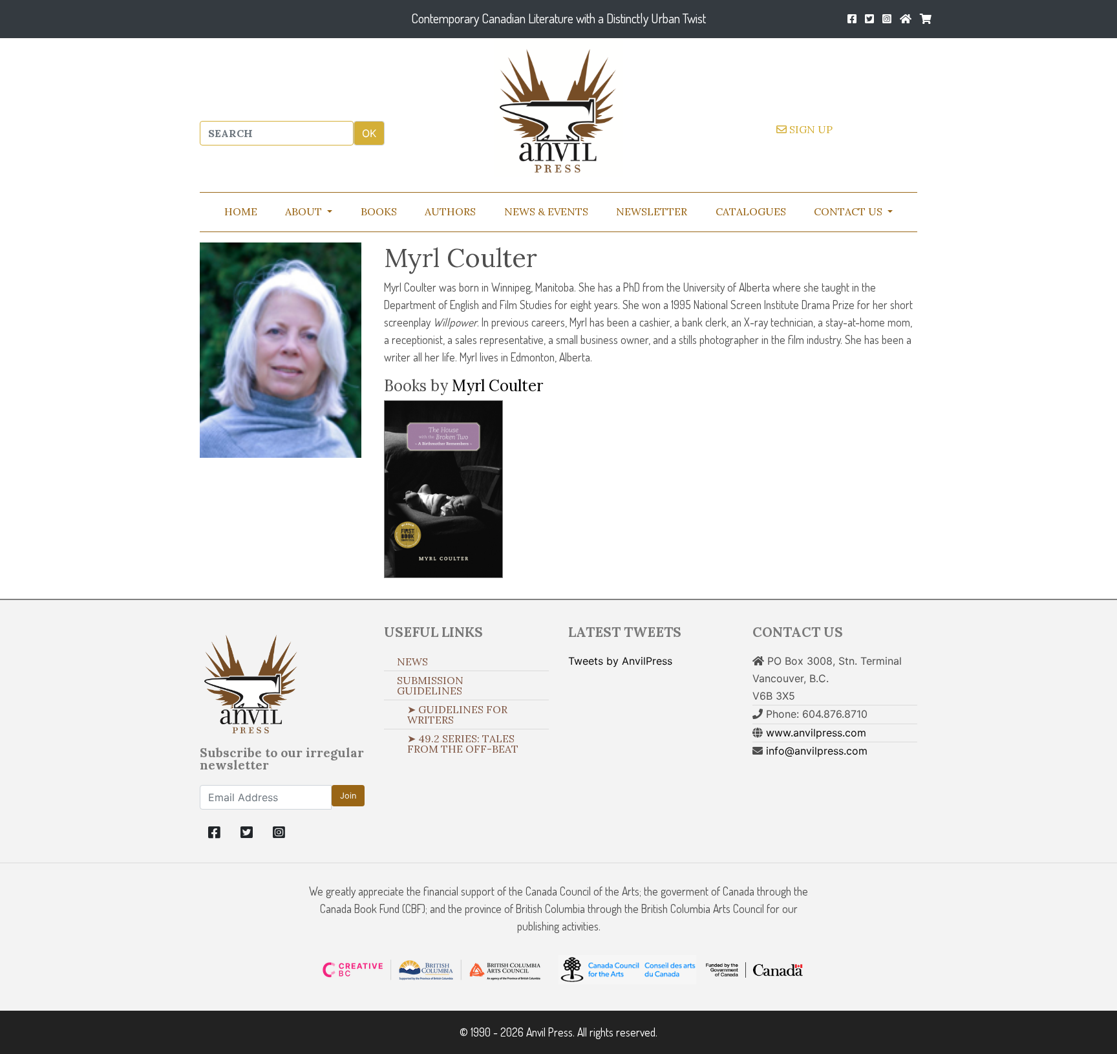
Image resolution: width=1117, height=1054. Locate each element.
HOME (240, 211)
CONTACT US (849, 211)
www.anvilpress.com (816, 732)
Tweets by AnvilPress (620, 660)
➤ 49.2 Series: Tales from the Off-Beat (462, 743)
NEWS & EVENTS (546, 211)
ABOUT (304, 211)
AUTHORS (450, 211)
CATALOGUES (751, 211)
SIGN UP (810, 129)
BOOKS (379, 211)
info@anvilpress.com (816, 750)
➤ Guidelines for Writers (457, 714)
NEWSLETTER (651, 211)
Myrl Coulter (497, 386)
